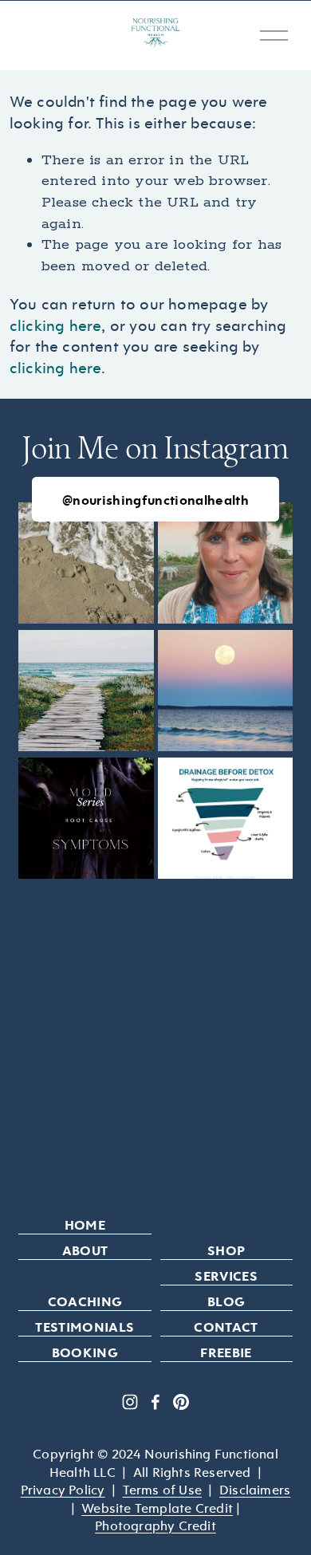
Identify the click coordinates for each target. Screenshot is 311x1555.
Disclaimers (254, 1490)
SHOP (226, 1250)
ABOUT (85, 1250)
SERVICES (226, 1275)
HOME (85, 1224)
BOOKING (85, 1352)
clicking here (56, 325)
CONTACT (226, 1326)
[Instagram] (130, 1402)
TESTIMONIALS (84, 1326)
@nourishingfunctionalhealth (155, 499)
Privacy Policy (63, 1490)
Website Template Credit (157, 1508)
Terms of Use (162, 1490)
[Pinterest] (181, 1402)
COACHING (85, 1301)
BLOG (226, 1301)
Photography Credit (155, 1525)
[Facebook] (155, 1402)
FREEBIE (225, 1352)
